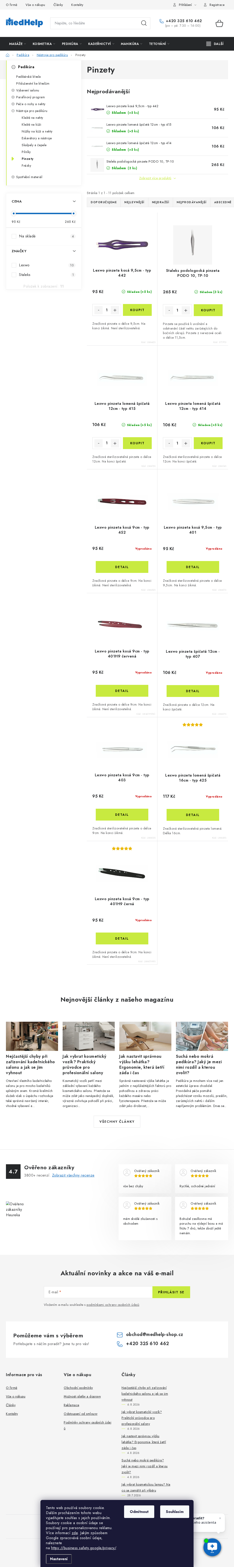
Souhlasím (174, 1511)
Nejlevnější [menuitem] (134, 202)
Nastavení (59, 1559)
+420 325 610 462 (183, 21)
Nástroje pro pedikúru (32, 111)
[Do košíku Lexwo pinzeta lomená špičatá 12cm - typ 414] (208, 443)
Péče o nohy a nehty (30, 104)
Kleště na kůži (31, 124)
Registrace (217, 5)
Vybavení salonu (27, 90)
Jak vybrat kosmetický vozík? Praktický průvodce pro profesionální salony (142, 1418)
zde (75, 1533)
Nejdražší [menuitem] (160, 202)
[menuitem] (17, 44)
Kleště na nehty (32, 117)
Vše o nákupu (35, 5)
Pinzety (28, 158)
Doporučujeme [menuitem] (104, 202)
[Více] (215, 44)
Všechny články (117, 1121)
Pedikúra (26, 67)
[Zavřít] (220, 1518)
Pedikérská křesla (28, 76)
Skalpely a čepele (34, 145)
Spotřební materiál (29, 177)
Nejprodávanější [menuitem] (192, 202)
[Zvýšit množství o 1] (115, 310)
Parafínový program (30, 97)
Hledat (144, 23)
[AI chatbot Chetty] (212, 1548)
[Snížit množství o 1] (98, 310)
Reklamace (71, 1405)
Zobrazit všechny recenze (73, 1175)
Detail (122, 567)
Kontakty (77, 5)
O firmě (11, 5)
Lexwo (46, 265)
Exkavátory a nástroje (37, 138)
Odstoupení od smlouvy (81, 1413)
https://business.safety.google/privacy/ (83, 1548)
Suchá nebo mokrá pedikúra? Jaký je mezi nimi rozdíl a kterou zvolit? (145, 1466)
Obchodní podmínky (78, 1387)
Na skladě (46, 236)
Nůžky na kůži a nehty (37, 131)
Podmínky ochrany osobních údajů (87, 1425)
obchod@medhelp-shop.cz (154, 1334)
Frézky (26, 165)
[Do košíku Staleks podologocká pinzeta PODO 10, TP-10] (208, 310)
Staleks (46, 274)
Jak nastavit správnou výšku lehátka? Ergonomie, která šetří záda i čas (144, 1442)
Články (58, 5)
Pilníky (26, 152)
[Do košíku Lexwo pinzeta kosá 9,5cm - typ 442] (137, 310)
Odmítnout (139, 1511)
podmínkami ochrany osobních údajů (113, 1304)
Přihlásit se (171, 1292)
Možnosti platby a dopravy (82, 1396)
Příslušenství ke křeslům (32, 83)
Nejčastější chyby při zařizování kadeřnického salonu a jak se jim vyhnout (145, 1393)
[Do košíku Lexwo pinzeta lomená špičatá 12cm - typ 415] (137, 443)
